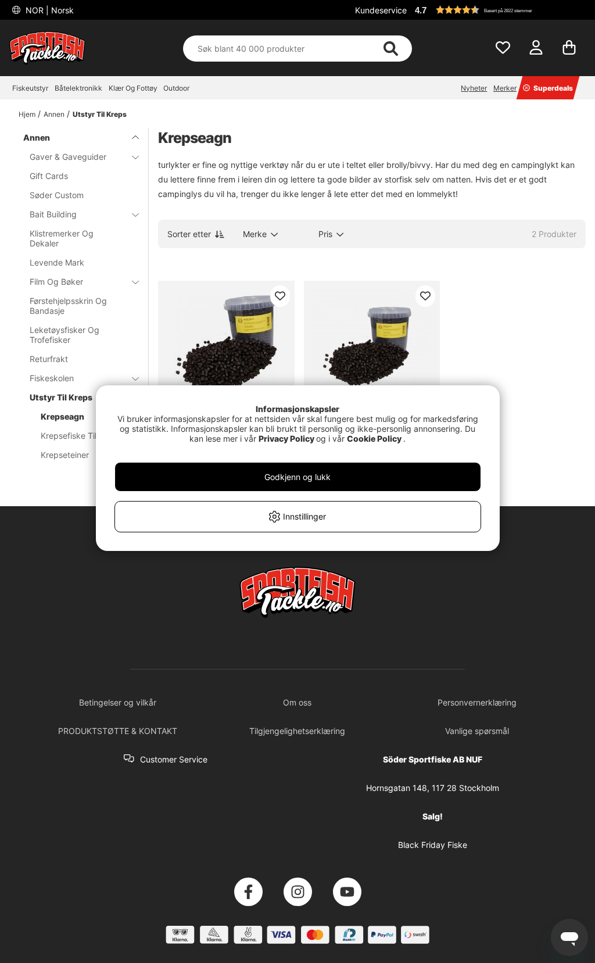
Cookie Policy (374, 438)
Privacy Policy (286, 438)
